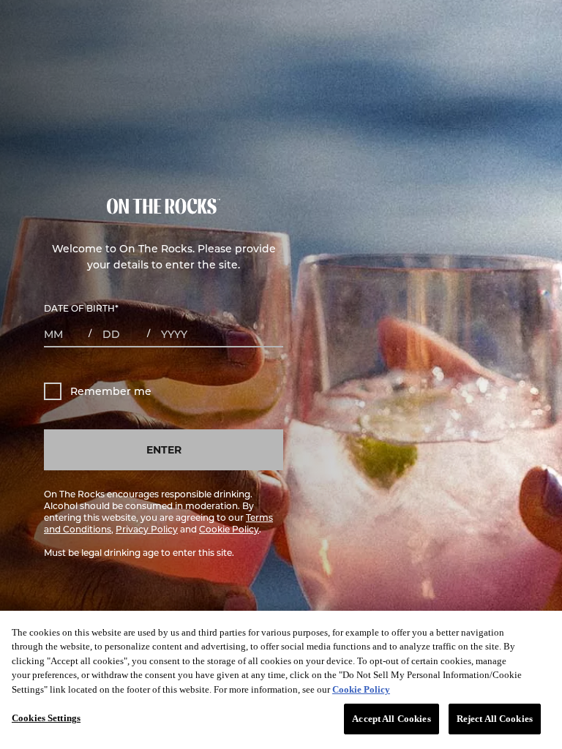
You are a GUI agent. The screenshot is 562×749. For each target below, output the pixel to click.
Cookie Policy (229, 529)
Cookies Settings (46, 717)
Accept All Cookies (391, 718)
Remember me (110, 391)
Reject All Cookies (495, 718)
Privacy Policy (147, 529)
